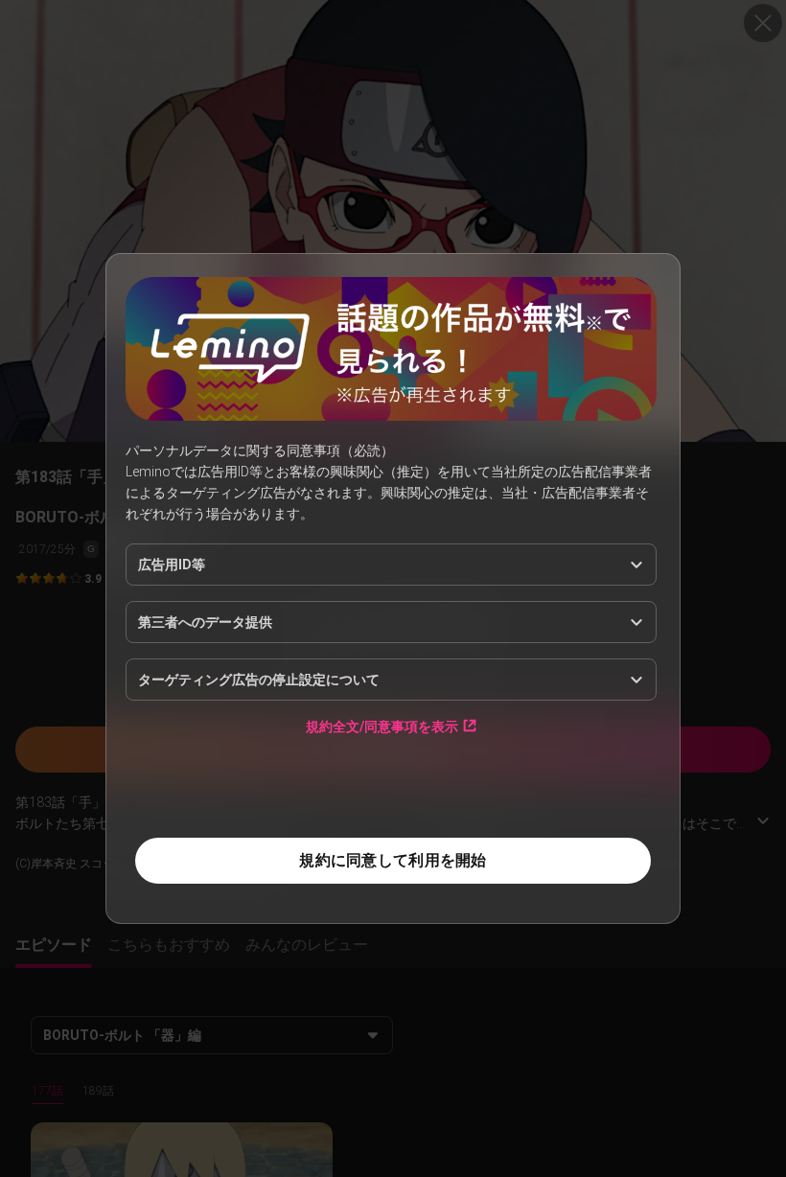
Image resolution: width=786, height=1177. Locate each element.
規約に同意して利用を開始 (392, 860)
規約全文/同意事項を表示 (382, 726)
